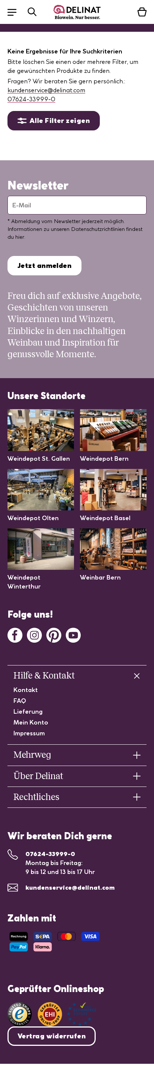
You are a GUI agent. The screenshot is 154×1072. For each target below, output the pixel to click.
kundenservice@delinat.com (46, 90)
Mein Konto (30, 722)
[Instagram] (34, 634)
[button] (15, 11)
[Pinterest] (53, 634)
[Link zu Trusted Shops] (19, 1014)
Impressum (29, 733)
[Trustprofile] (67, 1014)
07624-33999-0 (31, 99)
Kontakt (25, 689)
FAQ (19, 700)
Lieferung (28, 711)
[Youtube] (73, 634)
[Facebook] (14, 634)
